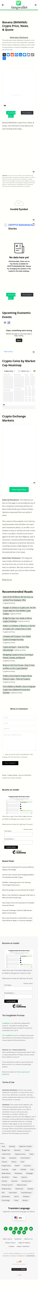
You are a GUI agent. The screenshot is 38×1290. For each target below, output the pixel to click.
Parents (4, 1181)
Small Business (26, 1193)
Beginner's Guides (25, 1146)
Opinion (24, 1177)
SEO (3, 1193)
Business (17, 1150)
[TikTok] (19, 1232)
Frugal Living (6, 1166)
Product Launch (7, 1185)
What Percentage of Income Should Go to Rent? (18, 890)
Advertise (18, 1239)
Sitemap (11, 1246)
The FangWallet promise (10, 1035)
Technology (6, 1200)
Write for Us (7, 579)
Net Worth (5, 1177)
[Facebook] (16, 55)
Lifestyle (23, 1169)
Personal (14, 1181)
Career (27, 1150)
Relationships (6, 1189)
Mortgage (29, 1173)
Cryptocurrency (20, 1154)
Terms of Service (24, 1243)
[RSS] (26, 1228)
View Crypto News (19, 489)
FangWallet (6, 1023)
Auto (3, 1146)
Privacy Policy (10, 1243)
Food (22, 1162)
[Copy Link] (33, 55)
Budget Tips (6, 1150)
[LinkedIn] (14, 1232)
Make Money (6, 1173)
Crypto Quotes (12, 775)
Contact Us (28, 1239)
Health (17, 1166)
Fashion (4, 1162)
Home (4, 775)
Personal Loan (26, 1181)
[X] (4, 55)
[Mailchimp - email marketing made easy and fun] (19, 854)
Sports (16, 1196)
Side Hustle (13, 1193)
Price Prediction (27, 113)
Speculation (6, 1196)
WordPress (31, 1256)
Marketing (18, 1173)
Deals (31, 1154)
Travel (16, 1200)
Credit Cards (6, 1154)
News (15, 1177)
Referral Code (21, 1185)
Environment (25, 1158)
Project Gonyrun (23, 1246)
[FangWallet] (19, 4)
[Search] (34, 5)
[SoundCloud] (24, 1232)
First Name (7, 831)
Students (26, 1196)
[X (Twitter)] (11, 1228)
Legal (14, 1169)
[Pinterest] (21, 1228)
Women (25, 1200)
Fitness (14, 1162)
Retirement (19, 1189)
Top (19, 1275)
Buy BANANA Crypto (12, 114)
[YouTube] (31, 1228)
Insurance (27, 1166)
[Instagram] (16, 1228)
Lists (32, 1169)
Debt (3, 1158)
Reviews (30, 1189)
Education (13, 1158)
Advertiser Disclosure (19, 37)
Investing (5, 1169)
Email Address (9, 839)
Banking (12, 1146)
